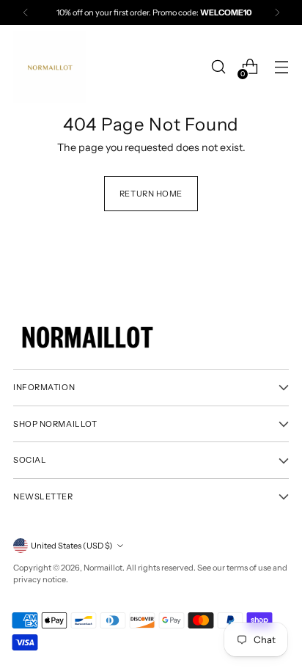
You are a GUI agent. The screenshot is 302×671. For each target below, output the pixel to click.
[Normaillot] (49, 67)
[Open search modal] (218, 67)
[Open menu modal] (281, 67)
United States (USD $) (72, 545)
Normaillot (103, 567)
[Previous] (26, 12)
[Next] (277, 12)
